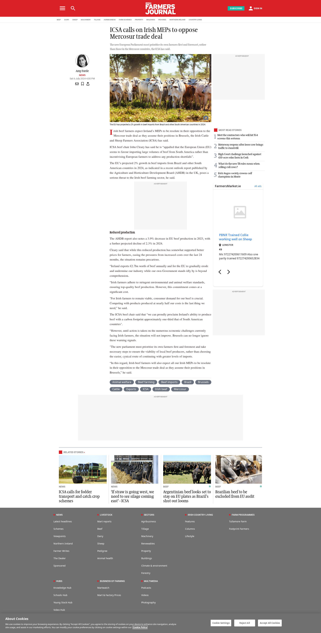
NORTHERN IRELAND (177, 20)
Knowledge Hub (62, 587)
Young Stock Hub (63, 602)
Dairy (100, 536)
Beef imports (169, 382)
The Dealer (60, 558)
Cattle (116, 389)
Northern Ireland (63, 543)
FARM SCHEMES (125, 20)
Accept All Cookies (270, 622)
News (82, 75)
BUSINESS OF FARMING (112, 581)
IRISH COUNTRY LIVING (200, 514)
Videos (145, 595)
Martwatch (103, 587)
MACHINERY (86, 20)
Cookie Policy (140, 627)
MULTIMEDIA (151, 581)
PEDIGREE (162, 20)
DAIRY (66, 20)
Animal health (105, 558)
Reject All (244, 622)
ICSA (145, 389)
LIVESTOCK (106, 514)
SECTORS (149, 514)
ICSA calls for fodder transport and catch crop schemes (79, 496)
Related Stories (73, 452)
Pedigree (102, 550)
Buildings (146, 558)
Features (190, 521)
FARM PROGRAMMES (243, 514)
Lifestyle (189, 536)
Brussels (203, 382)
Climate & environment (154, 565)
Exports (131, 389)
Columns (190, 528)
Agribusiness (148, 521)
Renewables (148, 543)
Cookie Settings (221, 622)
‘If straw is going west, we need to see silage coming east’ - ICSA (132, 496)
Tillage (145, 528)
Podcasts (146, 587)
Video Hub (59, 609)
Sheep (100, 543)
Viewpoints (60, 536)
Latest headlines (63, 521)
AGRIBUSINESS (110, 20)
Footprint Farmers (239, 528)
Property (146, 550)
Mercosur (180, 389)
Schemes (59, 528)
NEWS (62, 486)
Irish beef (161, 389)
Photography (148, 602)
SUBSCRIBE (236, 8)
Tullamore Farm (238, 521)
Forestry (145, 573)
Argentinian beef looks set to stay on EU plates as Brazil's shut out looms (187, 496)
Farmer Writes (61, 550)
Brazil (187, 382)
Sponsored (60, 565)
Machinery (147, 536)
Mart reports (104, 521)
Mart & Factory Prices (109, 595)
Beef (99, 528)
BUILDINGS (150, 20)
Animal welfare (121, 382)
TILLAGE (97, 20)
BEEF (59, 20)
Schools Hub (60, 595)
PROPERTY (139, 20)
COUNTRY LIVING (195, 20)
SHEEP (75, 20)
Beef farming (146, 382)
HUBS (59, 581)
